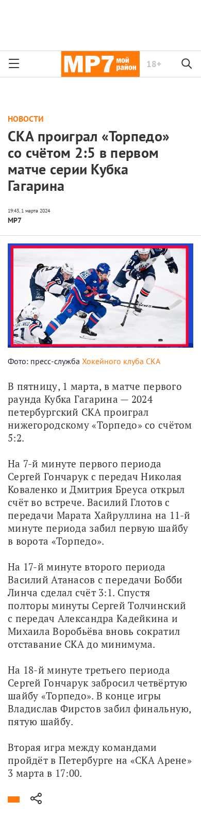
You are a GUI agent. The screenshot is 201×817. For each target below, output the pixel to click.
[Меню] (14, 64)
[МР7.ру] (100, 64)
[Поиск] (187, 64)
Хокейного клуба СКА (121, 361)
